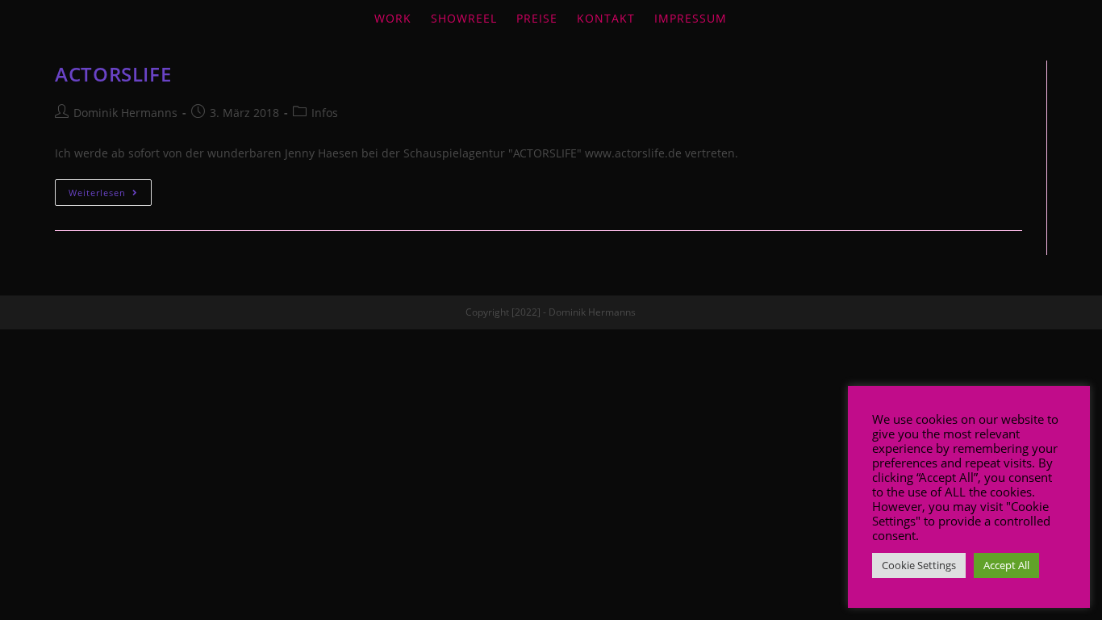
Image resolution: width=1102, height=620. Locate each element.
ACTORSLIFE (113, 74)
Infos (324, 112)
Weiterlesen (97, 192)
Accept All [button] (1006, 565)
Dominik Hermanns (125, 112)
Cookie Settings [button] (919, 565)
